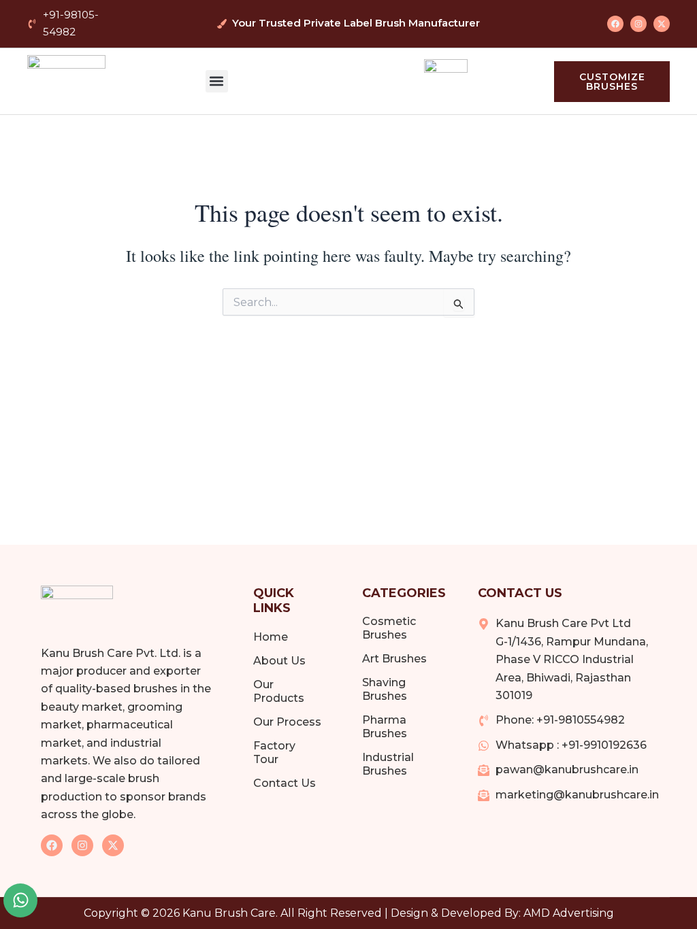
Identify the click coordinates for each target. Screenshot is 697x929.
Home (270, 636)
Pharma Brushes (384, 726)
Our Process (287, 721)
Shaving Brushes (384, 689)
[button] (217, 81)
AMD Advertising (568, 913)
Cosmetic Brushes (389, 628)
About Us (279, 660)
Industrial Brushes (388, 764)
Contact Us (284, 783)
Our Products (278, 691)
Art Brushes (394, 658)
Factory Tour (274, 752)
